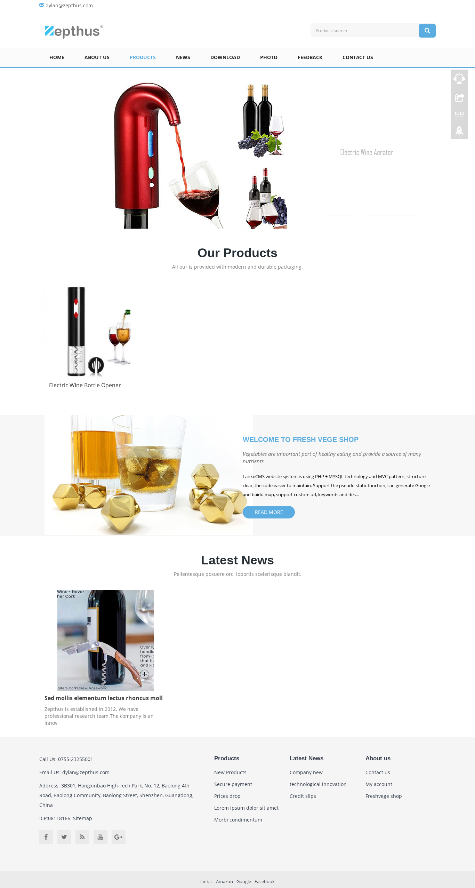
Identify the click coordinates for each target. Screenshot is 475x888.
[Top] (459, 133)
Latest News (306, 758)
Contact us (358, 57)
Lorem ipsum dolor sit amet (246, 807)
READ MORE (269, 512)
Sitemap (82, 818)
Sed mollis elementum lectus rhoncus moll (104, 698)
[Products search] (427, 31)
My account (378, 784)
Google (243, 881)
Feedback (310, 57)
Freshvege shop (383, 796)
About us (97, 57)
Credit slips (303, 796)
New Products (230, 772)
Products (143, 57)
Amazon (224, 881)
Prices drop (227, 796)
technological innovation (318, 784)
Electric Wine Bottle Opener (85, 385)
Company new (306, 772)
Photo (268, 57)
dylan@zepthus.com (69, 5)
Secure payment (233, 784)
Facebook (265, 881)
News (183, 57)
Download (225, 57)
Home (56, 57)
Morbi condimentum (238, 819)
